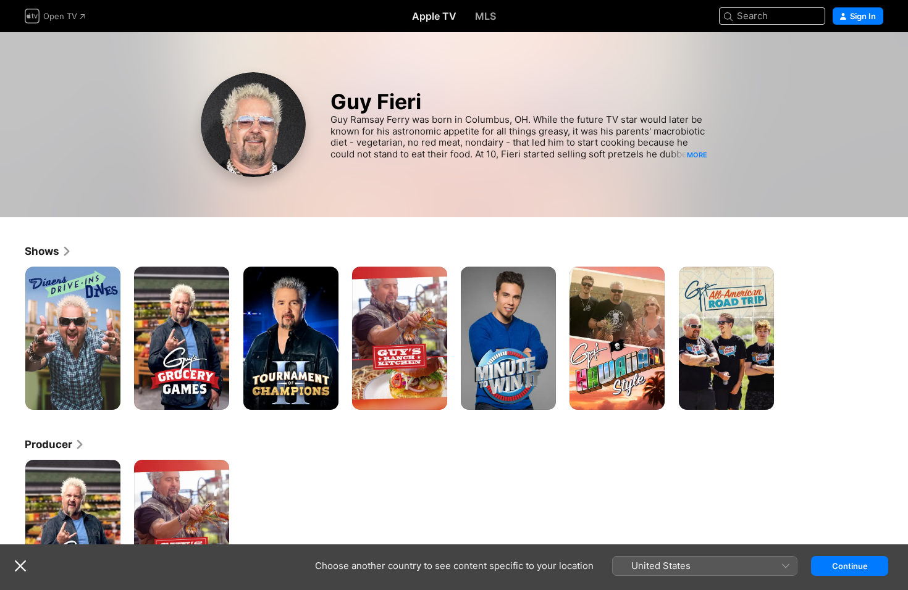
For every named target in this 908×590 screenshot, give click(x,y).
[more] (106, 396)
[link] (48, 251)
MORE (697, 155)
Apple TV (434, 16)
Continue (850, 566)
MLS (485, 16)
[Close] (20, 565)
